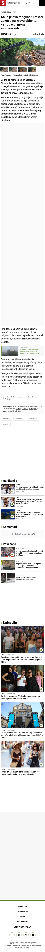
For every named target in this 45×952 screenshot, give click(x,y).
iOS (41, 406)
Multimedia (6, 12)
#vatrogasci (19, 418)
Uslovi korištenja (22, 927)
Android (35, 406)
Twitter (18, 409)
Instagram (32, 409)
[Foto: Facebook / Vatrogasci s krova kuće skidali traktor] (4, 69)
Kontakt (22, 916)
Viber (14, 411)
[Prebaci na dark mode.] (26, 3)
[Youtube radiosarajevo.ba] (33, 934)
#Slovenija (6, 418)
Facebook (25, 409)
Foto (14, 12)
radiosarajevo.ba (30, 943)
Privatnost (22, 922)
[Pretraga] (29, 3)
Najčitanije (10, 481)
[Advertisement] (22, 224)
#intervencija (33, 418)
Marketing (23, 906)
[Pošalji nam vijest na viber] (26, 934)
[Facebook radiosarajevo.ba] (12, 934)
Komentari (10, 527)
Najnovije (10, 622)
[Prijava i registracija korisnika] (32, 3)
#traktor (5, 424)
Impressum (23, 911)
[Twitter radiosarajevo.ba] (19, 934)
